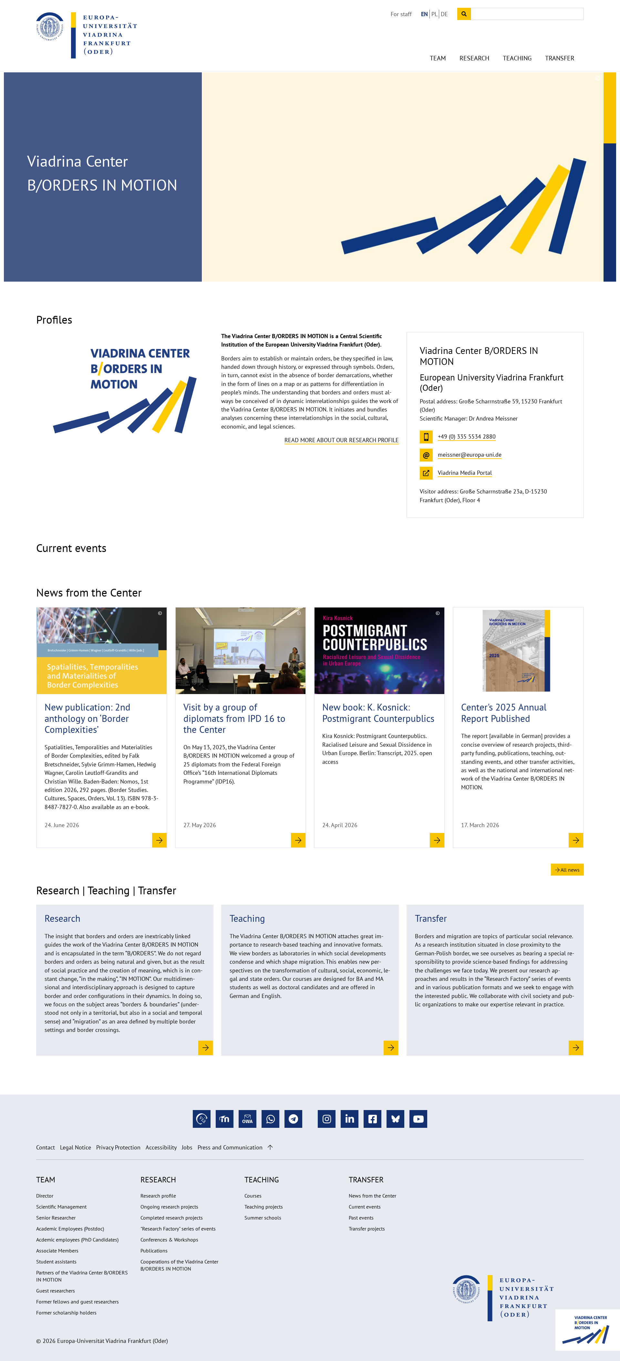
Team (438, 58)
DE (444, 14)
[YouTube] (418, 1119)
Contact (45, 1147)
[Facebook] (372, 1119)
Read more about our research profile (341, 440)
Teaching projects (263, 1206)
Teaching (517, 58)
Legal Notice (75, 1147)
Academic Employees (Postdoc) (70, 1228)
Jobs (187, 1147)
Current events (365, 1206)
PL (434, 14)
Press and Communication (230, 1147)
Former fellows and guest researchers (77, 1301)
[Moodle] (224, 1119)
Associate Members (57, 1250)
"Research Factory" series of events (178, 1228)
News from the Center (372, 1195)
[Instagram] (327, 1119)
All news (570, 870)
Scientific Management (61, 1206)
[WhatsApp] (270, 1119)
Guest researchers (55, 1290)
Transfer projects (367, 1228)
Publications (154, 1250)
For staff (401, 14)
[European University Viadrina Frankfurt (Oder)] (86, 35)
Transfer (559, 58)
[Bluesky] (395, 1119)
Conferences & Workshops (169, 1239)
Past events (361, 1217)
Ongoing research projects (169, 1206)
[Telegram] (293, 1119)
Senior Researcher (56, 1217)
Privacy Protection (118, 1147)
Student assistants (56, 1261)
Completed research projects (171, 1217)
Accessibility (161, 1147)
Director (44, 1195)
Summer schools (262, 1217)
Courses (253, 1195)
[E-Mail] (247, 1119)
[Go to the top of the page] (270, 1147)
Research (474, 58)
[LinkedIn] (349, 1119)
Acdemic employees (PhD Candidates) (77, 1239)
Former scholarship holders (66, 1312)
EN (424, 14)
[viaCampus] (202, 1119)
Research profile (158, 1195)
